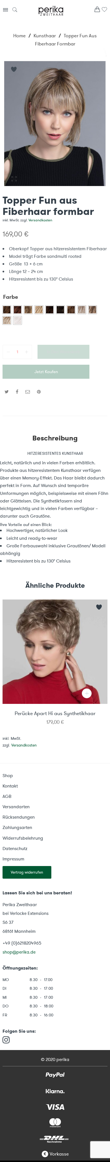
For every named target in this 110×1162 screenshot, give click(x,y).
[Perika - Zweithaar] (51, 10)
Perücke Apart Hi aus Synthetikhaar (55, 713)
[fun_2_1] (55, 123)
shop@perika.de (19, 952)
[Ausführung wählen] (87, 693)
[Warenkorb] (97, 10)
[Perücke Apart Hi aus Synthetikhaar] (55, 652)
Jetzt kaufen (46, 372)
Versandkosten (40, 220)
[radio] (7, 310)
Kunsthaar (45, 35)
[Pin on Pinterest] (39, 392)
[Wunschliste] (104, 11)
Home (19, 35)
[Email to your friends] (27, 392)
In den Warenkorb (63, 352)
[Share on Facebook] (17, 392)
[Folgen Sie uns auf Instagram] (6, 1040)
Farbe (10, 297)
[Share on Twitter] (7, 392)
